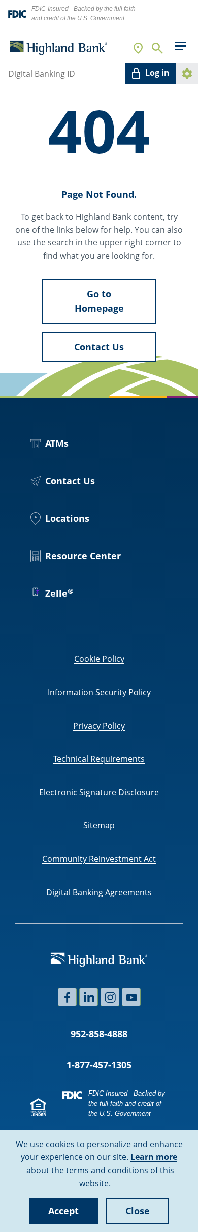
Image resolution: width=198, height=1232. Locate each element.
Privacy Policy (99, 725)
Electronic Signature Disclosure (99, 792)
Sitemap (99, 825)
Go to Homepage (99, 301)
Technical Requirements (99, 758)
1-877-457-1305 (99, 1065)
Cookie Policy (99, 658)
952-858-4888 (99, 1034)
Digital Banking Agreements (99, 892)
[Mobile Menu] (180, 46)
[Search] (157, 47)
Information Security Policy (99, 692)
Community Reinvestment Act (99, 858)
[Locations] (139, 47)
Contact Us (99, 347)
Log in (157, 72)
